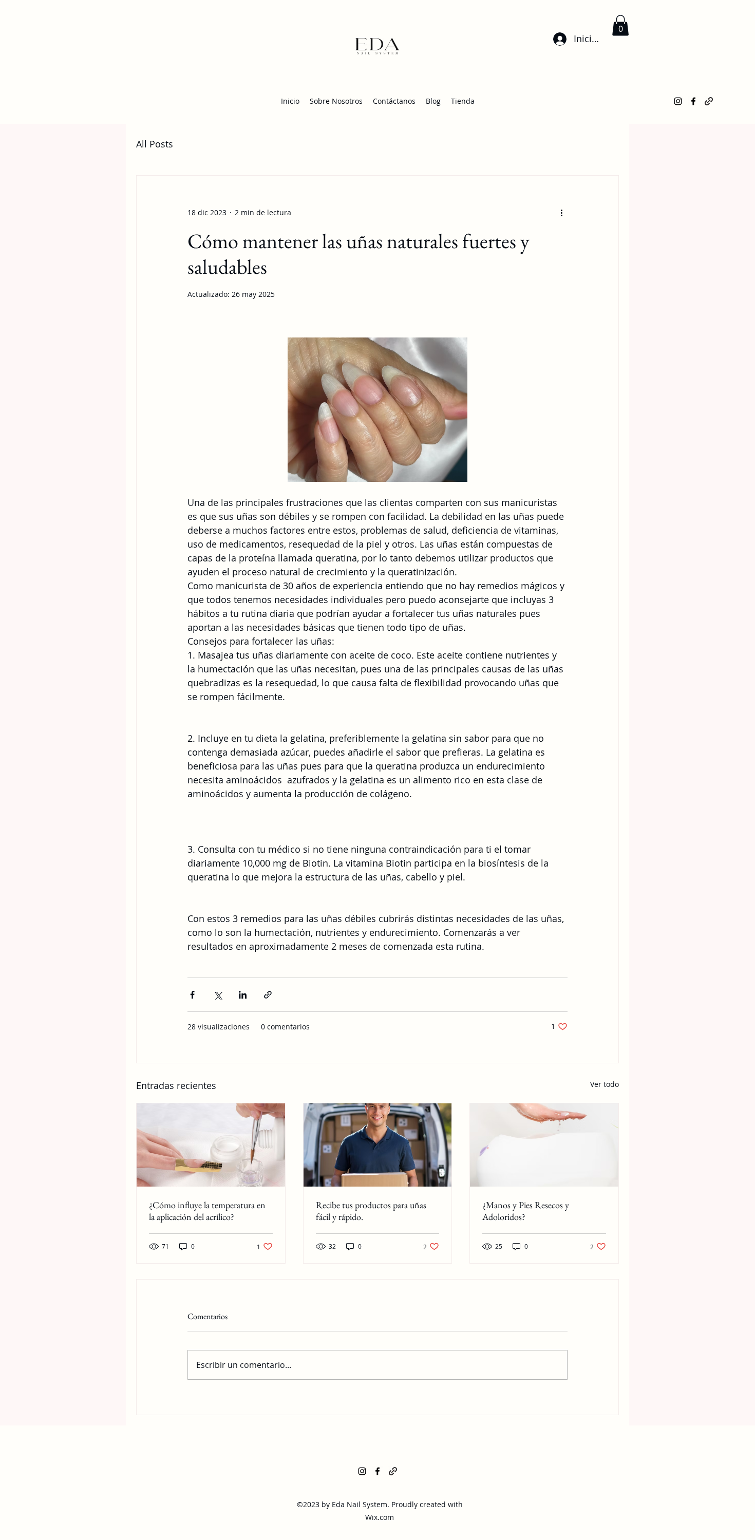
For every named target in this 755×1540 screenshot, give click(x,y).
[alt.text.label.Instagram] (678, 101)
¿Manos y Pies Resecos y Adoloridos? (525, 1211)
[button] (620, 25)
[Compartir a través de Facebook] (192, 995)
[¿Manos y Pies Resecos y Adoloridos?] (544, 1145)
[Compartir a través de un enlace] (268, 995)
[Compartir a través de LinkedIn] (243, 995)
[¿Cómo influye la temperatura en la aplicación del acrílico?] (211, 1145)
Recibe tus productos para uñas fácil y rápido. (371, 1211)
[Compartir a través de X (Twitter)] (217, 995)
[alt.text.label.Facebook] (693, 101)
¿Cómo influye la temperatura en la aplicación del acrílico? (207, 1211)
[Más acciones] (561, 212)
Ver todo (604, 1084)
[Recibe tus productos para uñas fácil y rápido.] (378, 1145)
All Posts (154, 144)
